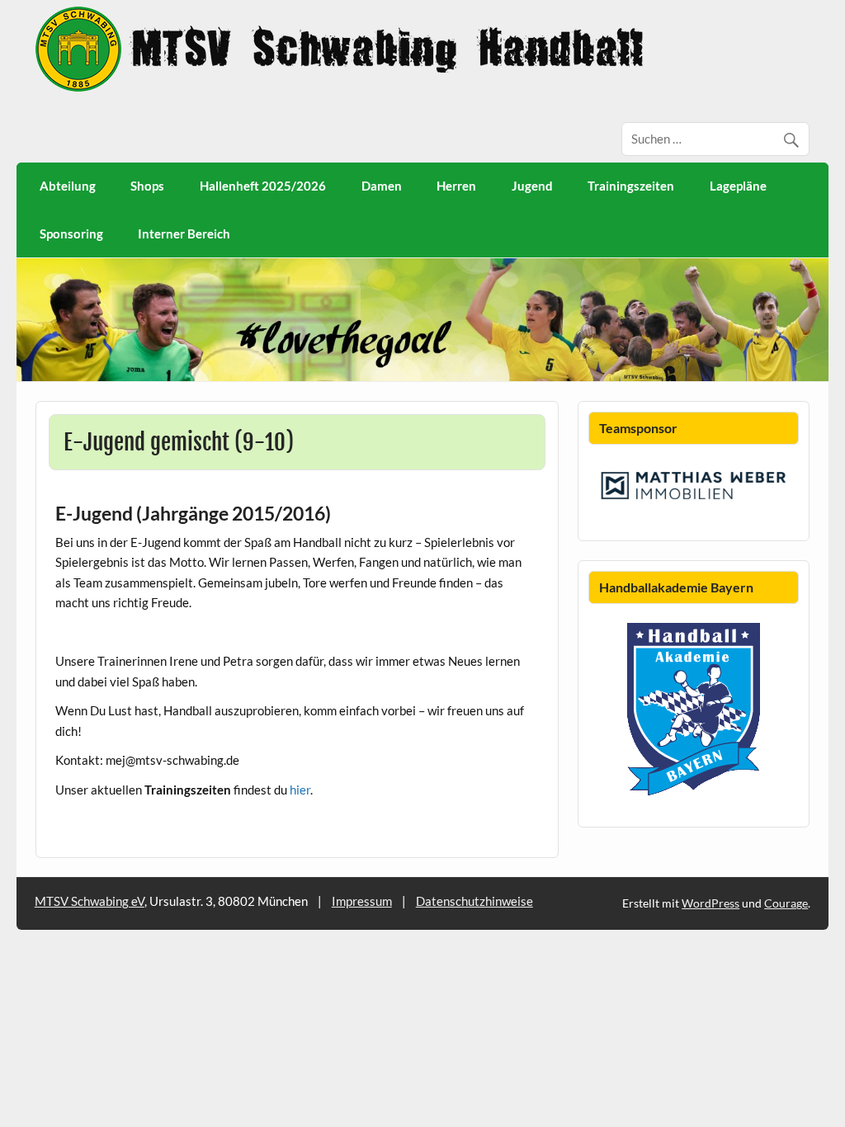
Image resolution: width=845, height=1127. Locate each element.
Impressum (362, 901)
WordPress (710, 903)
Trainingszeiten (631, 185)
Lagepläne (738, 185)
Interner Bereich (184, 233)
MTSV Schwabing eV (89, 901)
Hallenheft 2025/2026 (263, 185)
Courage (786, 903)
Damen (381, 185)
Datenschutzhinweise (474, 901)
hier (300, 789)
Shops (147, 185)
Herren (456, 185)
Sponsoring (71, 233)
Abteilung (68, 185)
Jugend (532, 185)
